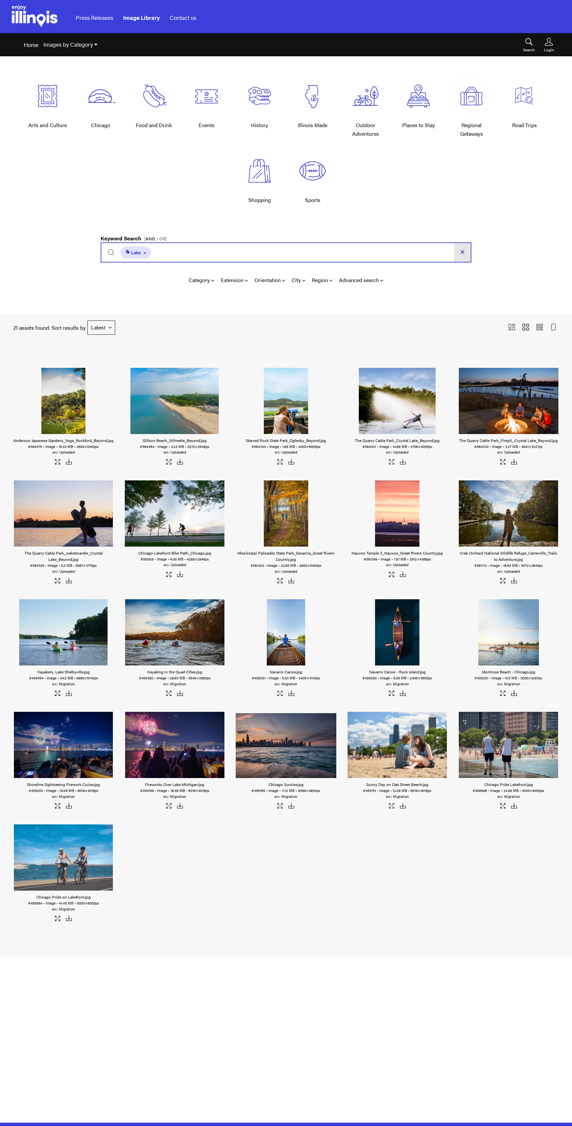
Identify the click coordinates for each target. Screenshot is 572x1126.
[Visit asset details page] (58, 463)
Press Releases (94, 18)
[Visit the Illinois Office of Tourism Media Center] (34, 17)
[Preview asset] (63, 401)
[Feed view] (553, 327)
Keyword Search (134, 236)
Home (31, 45)
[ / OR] (155, 239)
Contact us (183, 18)
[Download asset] (69, 463)
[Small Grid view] (539, 327)
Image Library (141, 18)
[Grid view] (525, 327)
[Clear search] (462, 252)
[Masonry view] (511, 327)
